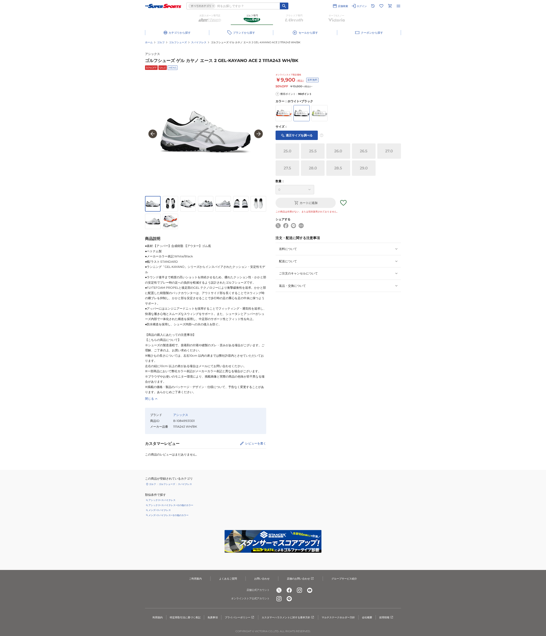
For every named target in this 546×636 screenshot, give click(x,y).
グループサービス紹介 (344, 578)
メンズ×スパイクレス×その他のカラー (168, 515)
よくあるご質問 (228, 578)
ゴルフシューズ (178, 42)
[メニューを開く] (398, 6)
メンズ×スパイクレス (159, 510)
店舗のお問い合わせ (298, 578)
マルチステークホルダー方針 (338, 617)
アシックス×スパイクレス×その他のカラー (170, 505)
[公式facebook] (289, 590)
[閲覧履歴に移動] (373, 6)
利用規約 (157, 617)
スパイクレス (198, 42)
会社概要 (367, 617)
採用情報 (384, 617)
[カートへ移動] (389, 6)
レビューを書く (255, 443)
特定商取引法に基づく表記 (185, 617)
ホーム (149, 42)
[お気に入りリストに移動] (381, 6)
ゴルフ (161, 42)
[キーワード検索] (284, 6)
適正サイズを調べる (299, 135)
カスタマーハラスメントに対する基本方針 (286, 617)
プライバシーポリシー (237, 617)
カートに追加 (309, 203)
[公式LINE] (289, 598)
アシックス (152, 54)
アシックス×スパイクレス (162, 500)
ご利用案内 (195, 578)
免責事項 (213, 617)
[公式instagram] (299, 590)
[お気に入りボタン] (343, 203)
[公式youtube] (309, 590)
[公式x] (279, 590)
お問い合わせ (262, 578)
